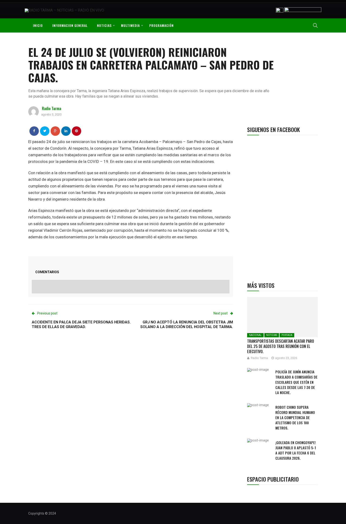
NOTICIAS (104, 25)
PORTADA (287, 335)
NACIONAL (255, 335)
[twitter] (44, 130)
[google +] (55, 130)
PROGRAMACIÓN (161, 25)
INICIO (38, 25)
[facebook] (34, 130)
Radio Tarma (51, 108)
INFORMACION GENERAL (70, 25)
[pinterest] (76, 130)
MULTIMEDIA (130, 25)
